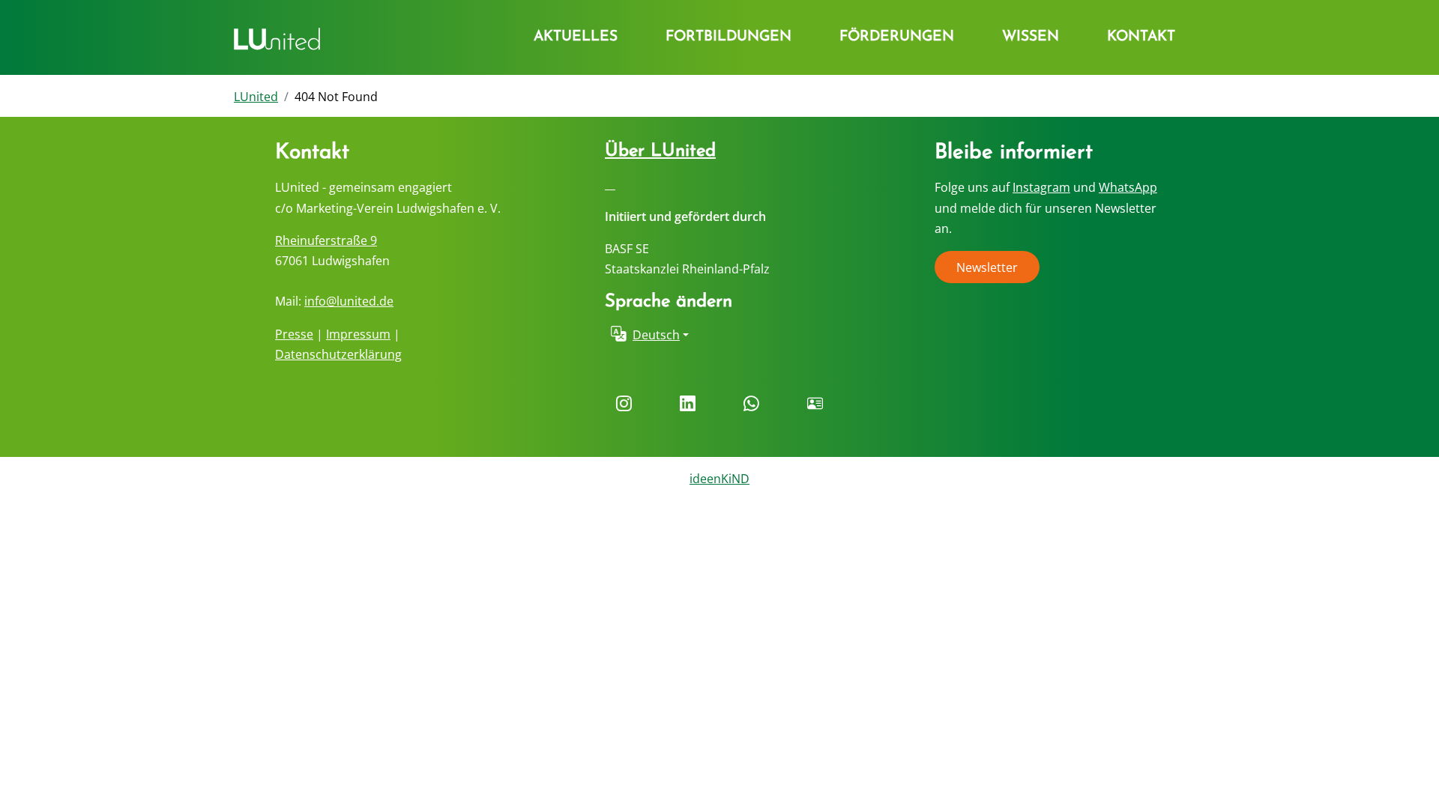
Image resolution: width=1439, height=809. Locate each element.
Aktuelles (576, 37)
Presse (294, 334)
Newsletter (987, 267)
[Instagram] (624, 404)
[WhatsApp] (751, 404)
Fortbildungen (728, 37)
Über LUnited (660, 151)
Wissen (1030, 37)
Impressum (358, 334)
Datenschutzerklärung (338, 354)
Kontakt (1141, 37)
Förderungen (896, 37)
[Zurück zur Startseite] (277, 37)
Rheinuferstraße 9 (326, 240)
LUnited (256, 96)
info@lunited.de (348, 301)
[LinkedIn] (688, 404)
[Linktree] (815, 404)
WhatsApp (1128, 187)
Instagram (1041, 187)
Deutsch (656, 335)
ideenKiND (719, 478)
